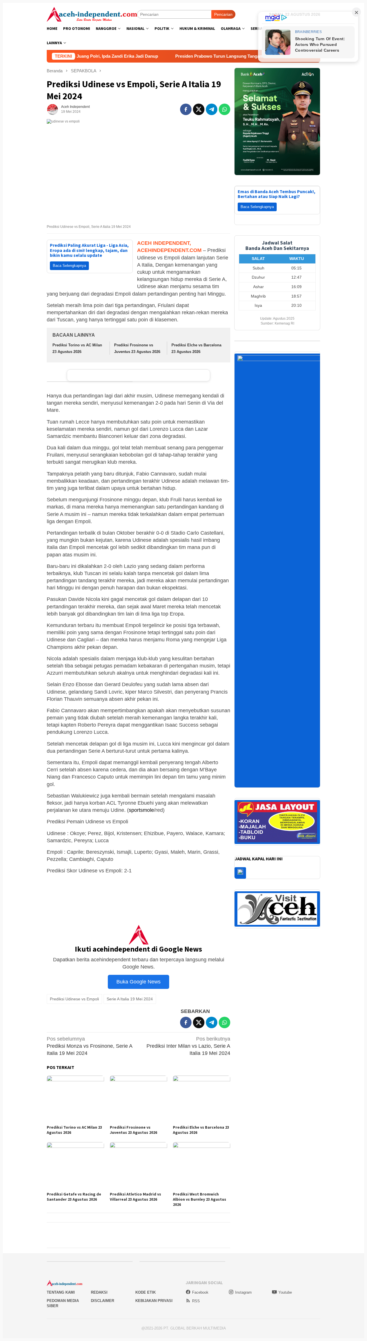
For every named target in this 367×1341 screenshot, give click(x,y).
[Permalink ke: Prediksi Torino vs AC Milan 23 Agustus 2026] (75, 1099)
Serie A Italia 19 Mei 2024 (130, 999)
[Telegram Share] (211, 109)
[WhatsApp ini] (224, 109)
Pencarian (223, 14)
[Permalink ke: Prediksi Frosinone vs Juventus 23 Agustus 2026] (138, 1099)
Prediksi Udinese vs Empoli (74, 999)
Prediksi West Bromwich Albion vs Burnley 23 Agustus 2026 (199, 1199)
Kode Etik (145, 1292)
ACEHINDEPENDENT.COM (169, 250)
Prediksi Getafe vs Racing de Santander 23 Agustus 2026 (74, 1196)
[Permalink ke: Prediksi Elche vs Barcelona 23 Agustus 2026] (201, 1099)
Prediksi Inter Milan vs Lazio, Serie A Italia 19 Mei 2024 (188, 1046)
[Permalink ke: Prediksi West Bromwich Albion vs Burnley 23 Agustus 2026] (201, 1166)
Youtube (285, 1292)
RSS (196, 1301)
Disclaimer (102, 1301)
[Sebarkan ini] (186, 109)
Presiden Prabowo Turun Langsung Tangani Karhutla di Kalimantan (183, 56)
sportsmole (141, 810)
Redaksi (99, 1292)
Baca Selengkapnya (69, 265)
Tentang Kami (61, 1292)
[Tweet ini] (198, 109)
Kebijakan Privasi (154, 1301)
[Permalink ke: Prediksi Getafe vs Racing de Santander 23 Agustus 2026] (75, 1166)
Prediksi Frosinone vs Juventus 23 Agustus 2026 (133, 1130)
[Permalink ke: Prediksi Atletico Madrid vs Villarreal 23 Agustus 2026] (138, 1166)
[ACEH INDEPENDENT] (92, 13)
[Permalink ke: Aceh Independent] (52, 109)
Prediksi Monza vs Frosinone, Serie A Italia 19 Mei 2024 (89, 1046)
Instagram (243, 1292)
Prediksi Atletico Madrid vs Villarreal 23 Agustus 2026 (135, 1196)
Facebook (200, 1292)
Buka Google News (138, 982)
